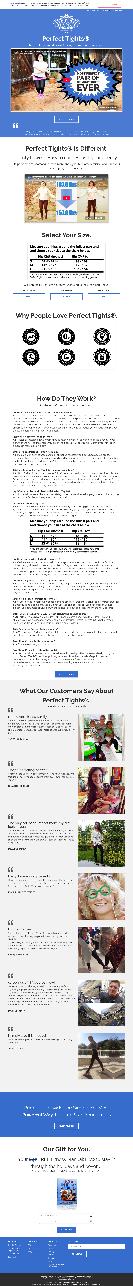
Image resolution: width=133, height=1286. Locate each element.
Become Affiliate (14, 1254)
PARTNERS (95, 10)
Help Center (33, 1248)
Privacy (51, 1252)
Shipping (51, 1258)
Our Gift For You (14, 1245)
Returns (51, 1255)
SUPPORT (105, 10)
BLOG (87, 10)
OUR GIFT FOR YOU (116, 10)
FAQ (30, 1245)
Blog (30, 1252)
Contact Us (12, 1257)
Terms (50, 1261)
